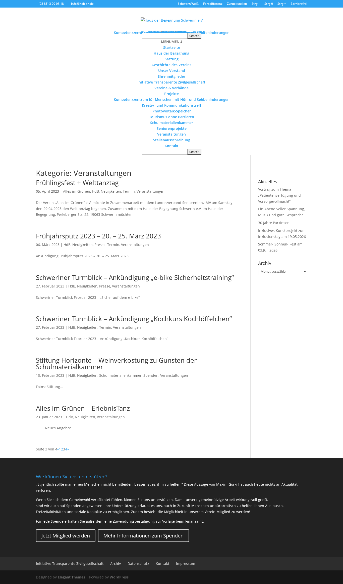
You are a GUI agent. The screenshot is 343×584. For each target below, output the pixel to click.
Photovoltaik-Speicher (171, 111)
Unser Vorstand (171, 70)
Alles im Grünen (76, 191)
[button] (171, 41)
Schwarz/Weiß (188, 4)
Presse (99, 244)
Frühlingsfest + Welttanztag (77, 182)
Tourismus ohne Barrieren (171, 116)
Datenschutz (138, 563)
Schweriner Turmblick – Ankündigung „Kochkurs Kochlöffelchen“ (134, 318)
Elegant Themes (71, 577)
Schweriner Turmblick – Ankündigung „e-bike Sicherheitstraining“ (135, 277)
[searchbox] (164, 36)
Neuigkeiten (111, 191)
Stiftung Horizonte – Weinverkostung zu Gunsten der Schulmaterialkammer (116, 363)
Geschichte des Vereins (171, 64)
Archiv (115, 563)
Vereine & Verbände (171, 88)
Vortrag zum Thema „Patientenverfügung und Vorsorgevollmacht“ (279, 195)
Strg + (281, 4)
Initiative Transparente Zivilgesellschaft (171, 82)
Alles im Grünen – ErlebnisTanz (83, 408)
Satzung (172, 59)
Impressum (185, 563)
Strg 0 (268, 4)
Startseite (171, 47)
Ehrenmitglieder (171, 76)
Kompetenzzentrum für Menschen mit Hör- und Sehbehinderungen (172, 99)
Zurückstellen (237, 4)
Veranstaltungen (171, 134)
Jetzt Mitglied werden (65, 535)
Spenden (150, 375)
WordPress (119, 577)
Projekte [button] (171, 93)
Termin (129, 191)
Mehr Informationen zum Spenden (143, 535)
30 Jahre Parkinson (274, 222)
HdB (95, 191)
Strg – (256, 4)
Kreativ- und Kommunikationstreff (171, 105)
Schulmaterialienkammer (171, 122)
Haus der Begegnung (171, 53)
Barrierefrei (299, 4)
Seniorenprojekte (172, 128)
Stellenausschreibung (171, 140)
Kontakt (172, 145)
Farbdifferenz (212, 4)
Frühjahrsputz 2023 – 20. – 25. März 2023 (98, 235)
